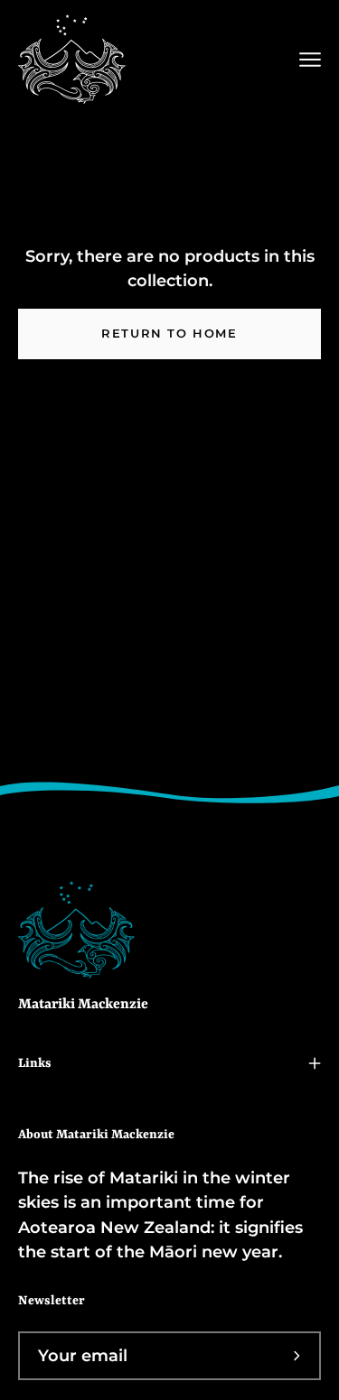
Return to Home (169, 333)
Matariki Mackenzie (83, 1005)
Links (35, 1063)
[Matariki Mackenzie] (72, 60)
